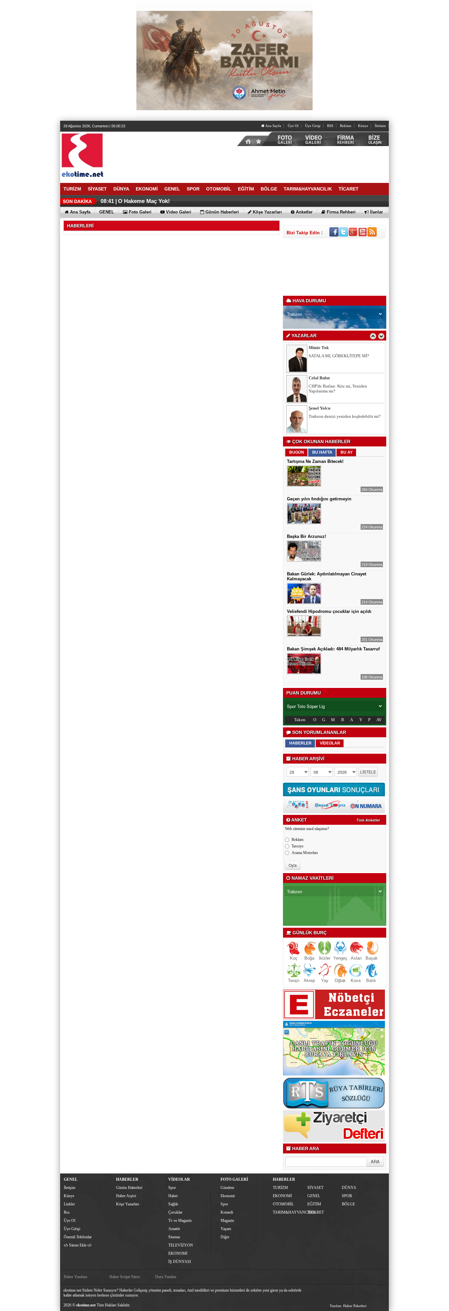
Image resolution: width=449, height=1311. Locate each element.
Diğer (225, 1237)
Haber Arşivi (126, 1196)
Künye (363, 126)
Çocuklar (175, 1212)
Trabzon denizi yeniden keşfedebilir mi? (345, 416)
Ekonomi (228, 1196)
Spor (172, 1187)
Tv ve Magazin (180, 1220)
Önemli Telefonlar (78, 1237)
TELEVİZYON (180, 1245)
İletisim (380, 126)
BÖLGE (348, 1204)
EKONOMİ (177, 1253)
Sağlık (173, 1204)
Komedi (227, 1212)
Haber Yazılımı (75, 1276)
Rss (67, 1212)
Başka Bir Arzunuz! (306, 536)
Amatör (174, 1228)
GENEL (313, 1196)
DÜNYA (349, 1187)
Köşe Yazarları (127, 1204)
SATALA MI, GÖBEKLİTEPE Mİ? (339, 355)
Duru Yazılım (165, 1276)
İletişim (69, 1187)
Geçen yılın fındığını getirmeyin (319, 498)
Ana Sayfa (273, 126)
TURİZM (280, 1187)
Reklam (345, 126)
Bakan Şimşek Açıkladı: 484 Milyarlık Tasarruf (333, 648)
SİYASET (315, 1187)
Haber (173, 1196)
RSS (330, 126)
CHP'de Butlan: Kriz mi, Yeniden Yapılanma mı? (338, 388)
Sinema (174, 1237)
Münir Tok (319, 347)
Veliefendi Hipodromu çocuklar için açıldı (329, 611)
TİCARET (315, 1212)
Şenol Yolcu (319, 408)
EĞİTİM (314, 1204)
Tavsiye (297, 846)
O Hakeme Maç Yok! (144, 201)
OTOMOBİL (283, 1204)
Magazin (227, 1220)
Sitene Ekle (77, 1245)
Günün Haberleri (129, 1187)
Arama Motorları (305, 852)
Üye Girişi (312, 126)
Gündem (227, 1187)
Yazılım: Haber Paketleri (348, 1306)
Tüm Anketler (368, 820)
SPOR (347, 1196)
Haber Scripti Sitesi (124, 1276)
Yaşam (226, 1228)
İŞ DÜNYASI (179, 1261)
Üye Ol (293, 126)
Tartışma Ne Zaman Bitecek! (315, 461)
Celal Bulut (319, 377)
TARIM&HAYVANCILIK (289, 1212)
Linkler (69, 1204)
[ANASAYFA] (132, 154)
